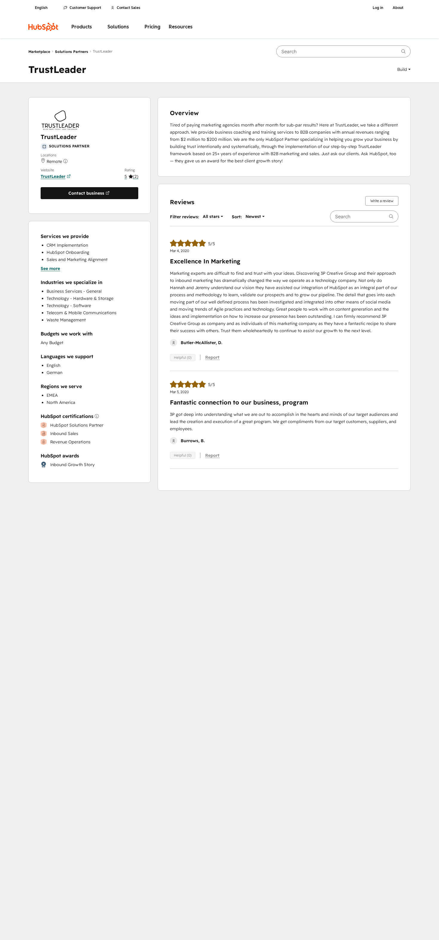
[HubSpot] (43, 26)
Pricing (152, 27)
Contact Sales (128, 8)
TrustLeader (53, 176)
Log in (378, 8)
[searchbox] (343, 51)
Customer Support (85, 8)
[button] (404, 69)
